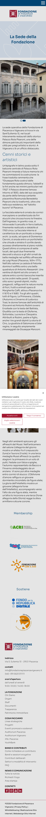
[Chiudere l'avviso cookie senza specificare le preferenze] (43, 393)
